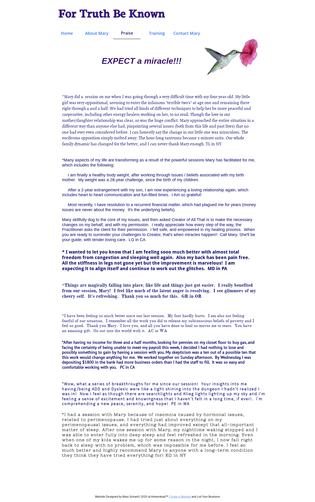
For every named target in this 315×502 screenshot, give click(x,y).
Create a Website (180, 496)
